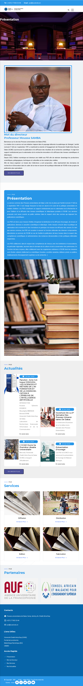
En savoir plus (6, 49)
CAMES (6, 646)
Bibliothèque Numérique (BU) (13, 643)
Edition (22, 554)
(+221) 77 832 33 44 (12, 620)
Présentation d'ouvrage (62, 448)
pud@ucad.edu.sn (12, 625)
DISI (14, 680)
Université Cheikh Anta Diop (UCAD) (15, 637)
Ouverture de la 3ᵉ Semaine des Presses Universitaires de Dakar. (65, 416)
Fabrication (61, 554)
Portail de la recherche (11, 640)
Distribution (61, 518)
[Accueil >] (12, 9)
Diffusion (22, 518)
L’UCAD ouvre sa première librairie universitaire (28, 447)
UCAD (20, 680)
